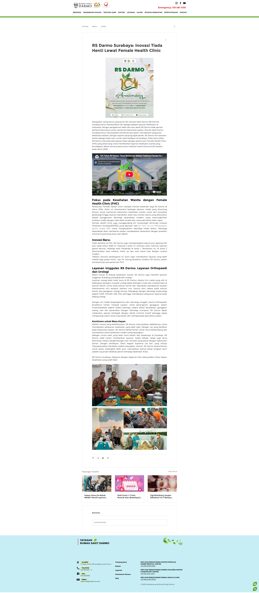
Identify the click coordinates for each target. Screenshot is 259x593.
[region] (247, 584)
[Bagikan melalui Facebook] (93, 458)
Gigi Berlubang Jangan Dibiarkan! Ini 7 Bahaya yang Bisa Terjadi (160, 496)
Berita (94, 26)
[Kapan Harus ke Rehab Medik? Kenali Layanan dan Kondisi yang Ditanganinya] (96, 483)
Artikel (103, 26)
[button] (174, 26)
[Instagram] (176, 3)
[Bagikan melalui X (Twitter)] (98, 458)
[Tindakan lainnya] (166, 40)
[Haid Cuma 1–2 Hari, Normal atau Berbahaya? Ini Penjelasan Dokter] (129, 483)
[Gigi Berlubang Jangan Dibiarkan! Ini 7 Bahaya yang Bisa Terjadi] (162, 483)
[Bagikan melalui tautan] (108, 458)
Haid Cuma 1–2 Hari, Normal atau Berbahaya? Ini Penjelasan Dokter (128, 496)
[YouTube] (184, 3)
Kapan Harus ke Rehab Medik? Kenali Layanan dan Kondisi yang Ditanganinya (95, 496)
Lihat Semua (172, 471)
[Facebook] (180, 3)
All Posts (85, 26)
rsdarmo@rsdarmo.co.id (90, 581)
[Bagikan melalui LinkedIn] (103, 458)
